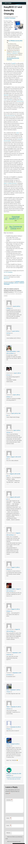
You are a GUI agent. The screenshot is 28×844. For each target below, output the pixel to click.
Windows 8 (15, 53)
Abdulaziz (8, 773)
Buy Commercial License (15, 227)
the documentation (10, 115)
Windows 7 (9, 53)
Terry (20, 98)
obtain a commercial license (10, 183)
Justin (5, 99)
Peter (10, 99)
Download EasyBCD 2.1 (14, 217)
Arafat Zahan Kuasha (11, 351)
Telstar (7, 706)
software (16, 282)
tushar (7, 743)
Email (8, 825)
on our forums (20, 101)
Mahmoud (6, 95)
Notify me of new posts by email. (14, 841)
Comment (9, 800)
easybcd (22, 281)
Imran (7, 689)
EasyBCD (13, 63)
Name (8, 818)
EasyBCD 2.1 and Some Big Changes (13, 10)
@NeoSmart (6, 278)
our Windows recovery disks (15, 40)
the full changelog (8, 272)
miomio (8, 456)
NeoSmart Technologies (10, 18)
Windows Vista (16, 51)
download (17, 281)
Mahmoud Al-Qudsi (10, 589)
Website (8, 832)
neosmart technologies (9, 282)
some (17, 132)
